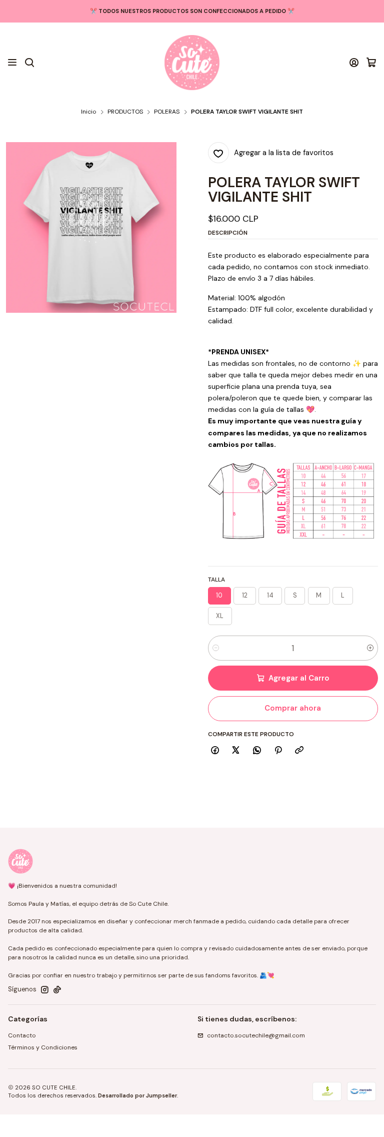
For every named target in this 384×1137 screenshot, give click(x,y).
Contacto (22, 1035)
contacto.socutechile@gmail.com (256, 1035)
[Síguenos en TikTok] (57, 989)
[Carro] (371, 62)
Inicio (88, 112)
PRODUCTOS (125, 112)
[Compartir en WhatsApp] (257, 750)
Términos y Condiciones (43, 1047)
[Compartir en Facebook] (215, 750)
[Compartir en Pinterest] (278, 750)
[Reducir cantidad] (215, 648)
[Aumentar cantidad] (370, 648)
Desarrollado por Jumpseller (137, 1095)
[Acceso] (354, 63)
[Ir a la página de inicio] (192, 62)
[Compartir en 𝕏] (236, 750)
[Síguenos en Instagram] (44, 989)
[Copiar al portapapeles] (299, 750)
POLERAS (167, 112)
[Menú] (13, 63)
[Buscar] (29, 63)
